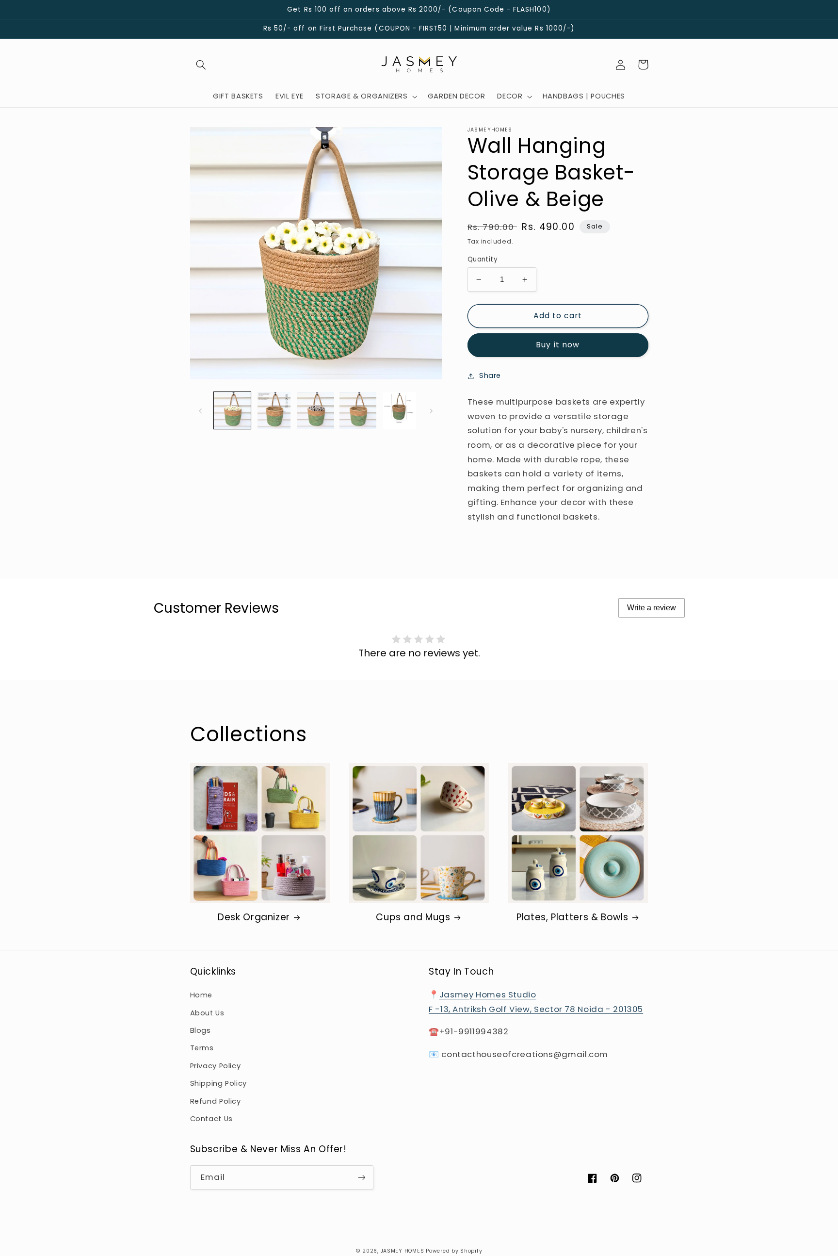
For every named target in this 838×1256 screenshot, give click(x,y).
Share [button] (490, 375)
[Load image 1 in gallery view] (232, 410)
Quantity (482, 259)
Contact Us (211, 1119)
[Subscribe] (361, 1177)
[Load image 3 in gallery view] (315, 410)
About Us (207, 1013)
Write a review (651, 608)
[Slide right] (431, 410)
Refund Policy (215, 1101)
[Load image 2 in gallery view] (274, 410)
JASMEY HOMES (402, 1251)
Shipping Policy (218, 1083)
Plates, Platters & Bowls (572, 918)
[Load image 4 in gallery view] (357, 410)
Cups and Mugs (413, 918)
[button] (201, 64)
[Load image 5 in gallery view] (399, 410)
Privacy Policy (215, 1066)
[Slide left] (200, 410)
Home (201, 995)
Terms (202, 1048)
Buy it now (558, 344)
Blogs (200, 1030)
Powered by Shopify (454, 1251)
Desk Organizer (254, 918)
